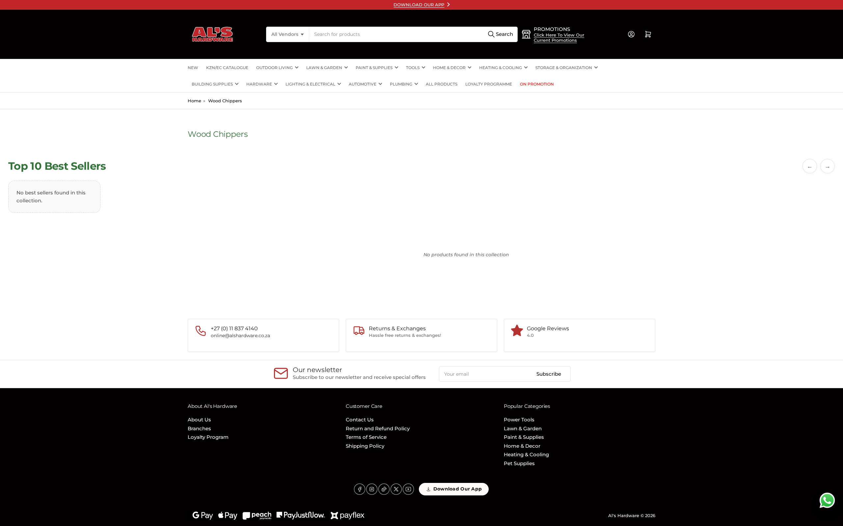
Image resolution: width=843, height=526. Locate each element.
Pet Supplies (519, 463)
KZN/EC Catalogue (227, 67)
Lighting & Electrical (310, 84)
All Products (441, 84)
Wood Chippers (225, 100)
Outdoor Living (274, 67)
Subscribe (548, 374)
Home (194, 100)
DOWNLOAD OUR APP (419, 4)
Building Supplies (212, 84)
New (193, 67)
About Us (199, 419)
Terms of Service (366, 437)
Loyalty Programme (488, 84)
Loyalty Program (208, 437)
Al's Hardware (623, 515)
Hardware (259, 84)
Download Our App (457, 488)
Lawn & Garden (324, 67)
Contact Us (360, 419)
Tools (413, 67)
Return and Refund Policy (378, 428)
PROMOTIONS (552, 29)
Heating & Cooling (500, 67)
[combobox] (413, 34)
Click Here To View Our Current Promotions (559, 37)
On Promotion (537, 84)
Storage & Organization (563, 67)
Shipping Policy (365, 446)
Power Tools (519, 419)
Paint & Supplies (374, 67)
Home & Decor (449, 67)
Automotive (362, 84)
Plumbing (401, 84)
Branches (199, 428)
